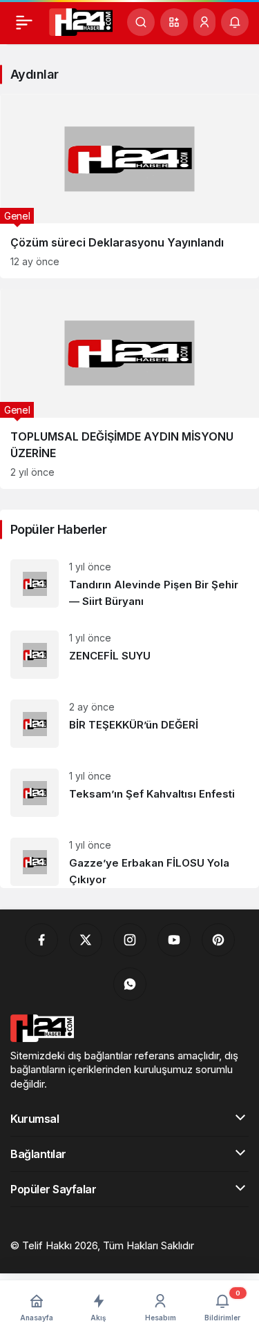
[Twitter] (85, 939)
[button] (174, 22)
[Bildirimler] (235, 22)
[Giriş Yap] (204, 22)
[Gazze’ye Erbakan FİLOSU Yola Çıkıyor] (129, 857)
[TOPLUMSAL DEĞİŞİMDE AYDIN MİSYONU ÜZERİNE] (129, 389)
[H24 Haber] (81, 21)
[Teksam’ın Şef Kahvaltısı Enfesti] (129, 792)
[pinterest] (218, 939)
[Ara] (141, 22)
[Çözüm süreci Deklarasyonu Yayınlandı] (129, 186)
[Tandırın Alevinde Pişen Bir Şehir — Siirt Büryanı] (129, 584)
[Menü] (24, 22)
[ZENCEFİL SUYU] (129, 654)
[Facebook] (41, 939)
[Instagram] (129, 939)
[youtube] (174, 939)
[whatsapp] (129, 984)
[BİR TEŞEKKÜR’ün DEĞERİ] (129, 723)
